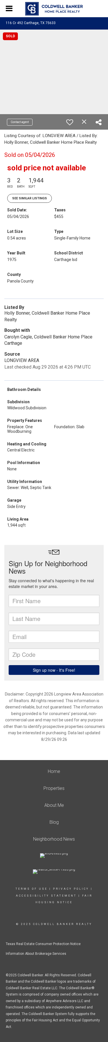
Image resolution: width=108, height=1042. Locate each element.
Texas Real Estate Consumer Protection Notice (43, 944)
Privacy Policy (71, 888)
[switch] (69, 122)
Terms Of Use (32, 888)
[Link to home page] (54, 8)
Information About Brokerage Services (36, 954)
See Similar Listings (29, 198)
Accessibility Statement (46, 895)
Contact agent (20, 122)
